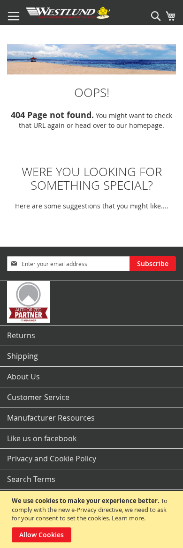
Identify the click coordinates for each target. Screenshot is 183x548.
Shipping (22, 356)
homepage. (146, 125)
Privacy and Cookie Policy (51, 458)
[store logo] (68, 13)
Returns (21, 335)
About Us (23, 376)
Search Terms (31, 479)
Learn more (128, 518)
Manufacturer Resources (51, 418)
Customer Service (38, 397)
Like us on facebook (41, 438)
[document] (93, 519)
